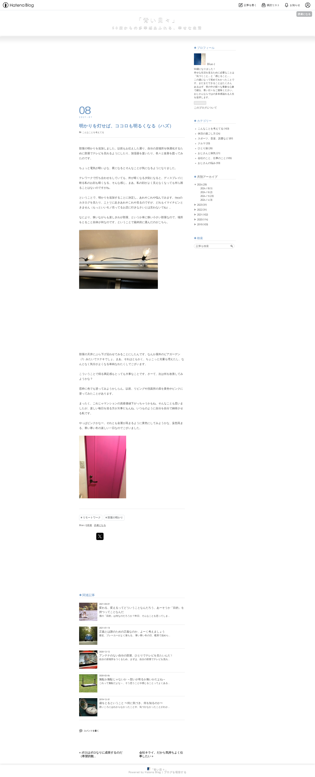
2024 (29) (202, 184)
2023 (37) (202, 205)
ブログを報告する (175, 772)
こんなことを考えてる (93, 133)
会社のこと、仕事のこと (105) (215, 158)
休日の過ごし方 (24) (209, 133)
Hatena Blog (153, 772)
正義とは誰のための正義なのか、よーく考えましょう (132, 631)
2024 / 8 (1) (206, 188)
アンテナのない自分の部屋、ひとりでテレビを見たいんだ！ (136, 655)
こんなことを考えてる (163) (213, 128)
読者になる (304, 13)
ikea (177, 198)
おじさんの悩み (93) (209, 163)
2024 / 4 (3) (206, 200)
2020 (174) (202, 219)
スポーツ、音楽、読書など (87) (215, 138)
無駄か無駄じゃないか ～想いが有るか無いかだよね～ (132, 679)
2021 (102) (202, 214)
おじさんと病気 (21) (209, 153)
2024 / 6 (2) (206, 192)
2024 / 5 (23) (207, 196)
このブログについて (205, 108)
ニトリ (108, 202)
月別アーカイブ (207, 177)
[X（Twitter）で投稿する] (100, 536)
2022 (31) (202, 210)
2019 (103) (202, 224)
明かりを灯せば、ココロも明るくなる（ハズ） (126, 126)
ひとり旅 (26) (205, 148)
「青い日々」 (157, 20)
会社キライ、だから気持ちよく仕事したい (161, 753)
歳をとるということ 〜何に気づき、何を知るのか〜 (131, 703)
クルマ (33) (204, 143)
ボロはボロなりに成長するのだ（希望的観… (100, 753)
